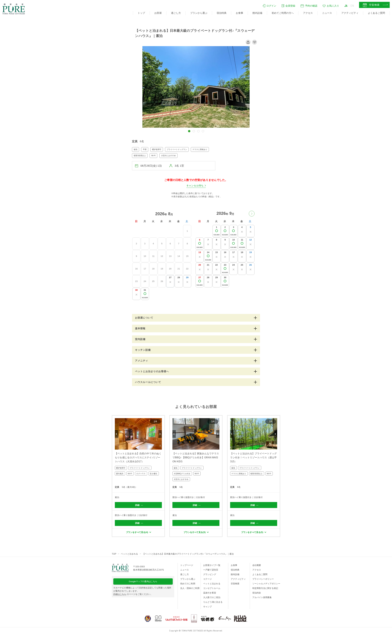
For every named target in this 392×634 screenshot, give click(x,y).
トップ (141, 13)
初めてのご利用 (187, 583)
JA (345, 6)
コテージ (207, 579)
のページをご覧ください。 (133, 594)
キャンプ (207, 606)
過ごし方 (176, 13)
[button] (189, 131)
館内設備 (257, 13)
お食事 (239, 13)
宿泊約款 (256, 593)
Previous (116, 434)
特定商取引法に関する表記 (265, 588)
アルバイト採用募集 (262, 597)
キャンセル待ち (195, 185)
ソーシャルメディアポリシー (266, 583)
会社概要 (256, 565)
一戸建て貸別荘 (210, 570)
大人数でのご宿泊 (211, 597)
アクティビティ (349, 13)
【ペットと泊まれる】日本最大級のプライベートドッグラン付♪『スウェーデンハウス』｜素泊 (188, 554)
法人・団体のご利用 (190, 588)
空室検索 (235, 583)
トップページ (186, 565)
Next (160, 434)
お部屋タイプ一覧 (211, 565)
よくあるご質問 (376, 13)
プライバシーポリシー (263, 579)
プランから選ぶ (198, 13)
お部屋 (158, 13)
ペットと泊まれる (129, 554)
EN (352, 6)
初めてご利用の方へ (283, 13)
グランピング (209, 574)
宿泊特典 (221, 13)
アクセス (308, 13)
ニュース (327, 13)
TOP (114, 554)
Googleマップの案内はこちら (143, 581)
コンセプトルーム (211, 588)
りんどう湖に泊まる (212, 602)
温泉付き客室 (209, 593)
